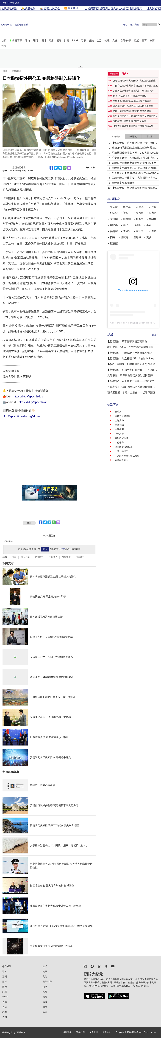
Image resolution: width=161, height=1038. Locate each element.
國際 (58, 40)
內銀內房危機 (121, 438)
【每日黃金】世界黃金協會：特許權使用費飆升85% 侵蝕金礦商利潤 (134, 143)
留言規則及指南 (8, 541)
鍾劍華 (127, 206)
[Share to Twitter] (56, 168)
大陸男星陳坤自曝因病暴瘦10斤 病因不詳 (133, 90)
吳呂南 (140, 212)
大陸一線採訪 (121, 451)
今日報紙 (6, 966)
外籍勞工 (66, 557)
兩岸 (51, 40)
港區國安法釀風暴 (124, 447)
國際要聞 (16, 71)
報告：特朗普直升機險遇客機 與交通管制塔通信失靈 (135, 116)
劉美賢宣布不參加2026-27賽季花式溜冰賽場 (135, 173)
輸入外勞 (25, 557)
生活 (99, 40)
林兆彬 (114, 225)
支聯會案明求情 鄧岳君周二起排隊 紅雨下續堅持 (135, 168)
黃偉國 (114, 219)
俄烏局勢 (119, 433)
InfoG (75, 40)
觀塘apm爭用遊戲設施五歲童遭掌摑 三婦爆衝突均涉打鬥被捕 (135, 148)
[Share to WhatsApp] (65, 168)
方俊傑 (152, 206)
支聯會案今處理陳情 (123, 182)
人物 (4, 1016)
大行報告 (119, 442)
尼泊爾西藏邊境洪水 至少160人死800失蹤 (135, 152)
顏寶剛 (127, 219)
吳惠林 (114, 231)
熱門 (35, 40)
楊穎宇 (140, 219)
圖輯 (45, 1006)
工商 (45, 1011)
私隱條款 (107, 1032)
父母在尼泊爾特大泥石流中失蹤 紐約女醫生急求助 (135, 80)
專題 (4, 1006)
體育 (144, 40)
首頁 (3, 40)
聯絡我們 (80, 1032)
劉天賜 (140, 206)
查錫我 (137, 237)
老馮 (153, 231)
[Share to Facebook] (51, 168)
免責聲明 (93, 1032)
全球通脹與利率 (122, 416)
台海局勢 (119, 420)
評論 (91, 40)
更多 (148, 237)
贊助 (125, 24)
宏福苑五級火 (121, 460)
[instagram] (85, 966)
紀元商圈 (134, 24)
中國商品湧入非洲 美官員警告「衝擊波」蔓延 (135, 85)
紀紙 (136, 40)
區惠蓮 (114, 243)
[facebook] (92, 966)
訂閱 (63, 549)
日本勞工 (80, 557)
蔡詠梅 (152, 219)
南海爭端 (119, 425)
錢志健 (114, 212)
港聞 (43, 40)
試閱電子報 (6, 24)
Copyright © (121, 1032)
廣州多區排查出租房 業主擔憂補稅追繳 (132, 100)
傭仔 (125, 225)
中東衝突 (119, 429)
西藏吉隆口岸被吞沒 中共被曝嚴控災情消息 (135, 178)
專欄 (83, 40)
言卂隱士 (141, 231)
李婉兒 (127, 231)
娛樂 (3, 46)
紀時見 (118, 411)
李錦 (148, 225)
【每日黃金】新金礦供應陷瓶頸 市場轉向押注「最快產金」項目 (135, 188)
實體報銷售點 (21, 24)
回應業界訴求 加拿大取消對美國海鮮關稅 (133, 105)
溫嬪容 (124, 237)
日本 (14, 557)
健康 (107, 40)
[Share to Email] (69, 168)
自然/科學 (125, 40)
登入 (45, 549)
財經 (66, 40)
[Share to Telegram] (60, 168)
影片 (4, 971)
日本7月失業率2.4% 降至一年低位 (129, 95)
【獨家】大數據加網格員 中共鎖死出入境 (133, 126)
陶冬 (112, 237)
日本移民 (52, 557)
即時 (27, 40)
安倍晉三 (39, 557)
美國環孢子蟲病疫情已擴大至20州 (129, 121)
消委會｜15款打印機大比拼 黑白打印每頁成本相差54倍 (135, 158)
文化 (114, 40)
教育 (152, 40)
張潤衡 (137, 225)
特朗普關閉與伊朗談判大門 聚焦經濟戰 (132, 111)
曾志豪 (114, 206)
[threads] (99, 966)
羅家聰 (152, 212)
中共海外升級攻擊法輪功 (127, 455)
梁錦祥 (127, 212)
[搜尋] (159, 24)
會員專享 (17, 40)
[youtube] (113, 966)
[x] (106, 966)
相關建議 (67, 1032)
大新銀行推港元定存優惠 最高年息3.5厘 (134, 162)
